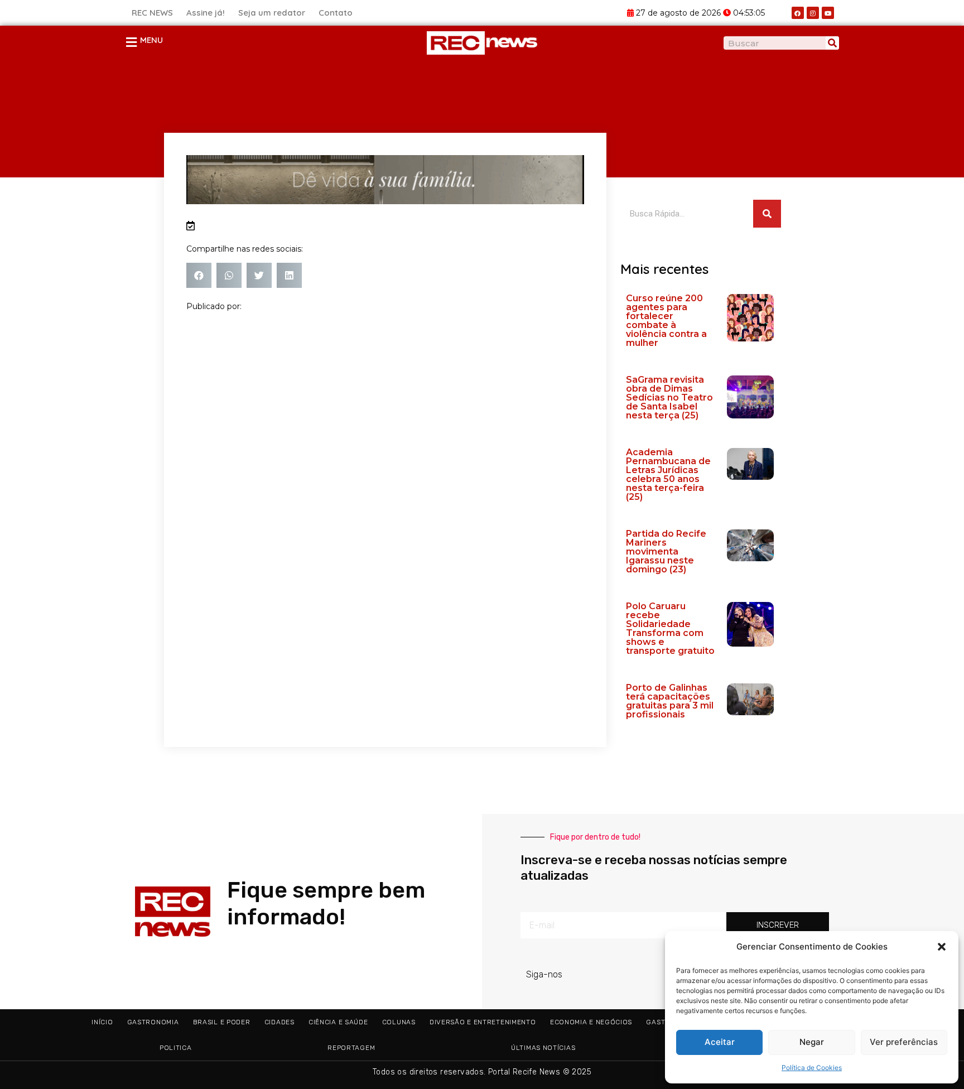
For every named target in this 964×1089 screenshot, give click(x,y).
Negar (811, 1042)
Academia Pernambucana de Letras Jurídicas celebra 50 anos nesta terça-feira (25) (668, 474)
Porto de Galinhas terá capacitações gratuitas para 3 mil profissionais (670, 701)
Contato (336, 12)
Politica (176, 1048)
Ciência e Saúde (338, 1022)
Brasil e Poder (221, 1022)
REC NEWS (152, 12)
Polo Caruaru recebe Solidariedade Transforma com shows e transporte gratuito (670, 628)
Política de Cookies (812, 1067)
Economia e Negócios (591, 1022)
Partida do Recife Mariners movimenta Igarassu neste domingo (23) (666, 551)
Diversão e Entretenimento (483, 1022)
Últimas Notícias (543, 1048)
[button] (941, 946)
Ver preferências (904, 1042)
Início (102, 1022)
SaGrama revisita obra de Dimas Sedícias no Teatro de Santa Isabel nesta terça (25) (669, 397)
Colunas (399, 1022)
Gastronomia (153, 1022)
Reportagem (351, 1048)
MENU (151, 40)
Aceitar (720, 1042)
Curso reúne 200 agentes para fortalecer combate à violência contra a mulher (666, 320)
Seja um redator (271, 12)
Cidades (279, 1022)
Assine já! (205, 12)
